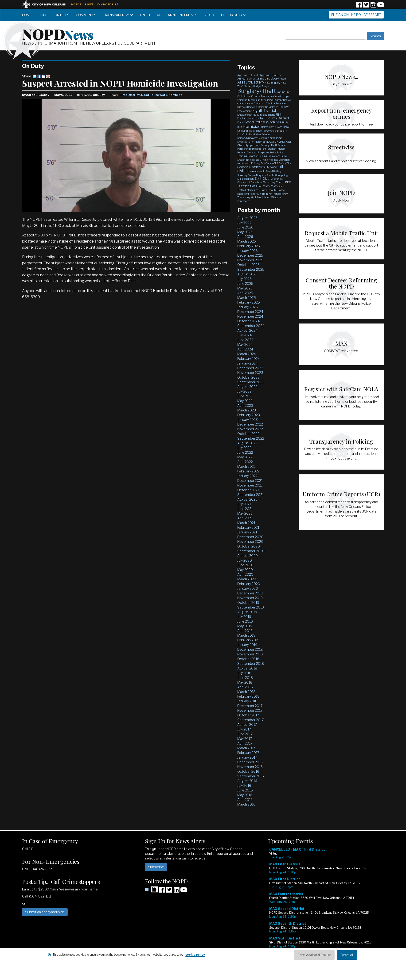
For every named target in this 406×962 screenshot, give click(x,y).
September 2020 (251, 551)
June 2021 (245, 509)
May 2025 (245, 288)
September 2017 (250, 720)
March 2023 (246, 410)
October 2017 (248, 715)
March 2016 (246, 804)
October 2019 (248, 603)
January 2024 (247, 363)
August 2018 (247, 668)
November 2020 (250, 542)
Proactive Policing (257, 156)
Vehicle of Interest (260, 197)
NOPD (58, 33)
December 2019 (250, 593)
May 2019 (244, 626)
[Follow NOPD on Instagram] (373, 6)
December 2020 (250, 537)
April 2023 (245, 405)
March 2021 (246, 523)
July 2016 (244, 785)
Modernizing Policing (270, 138)
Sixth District (264, 178)
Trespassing (243, 197)
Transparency (116, 15)
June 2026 (245, 227)
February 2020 (248, 584)
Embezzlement (245, 114)
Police (273, 152)
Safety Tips (285, 163)
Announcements (182, 15)
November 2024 (250, 316)
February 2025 (248, 302)
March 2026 (246, 241)
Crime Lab (259, 103)
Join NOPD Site (107, 4)
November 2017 (249, 710)
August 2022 (247, 443)
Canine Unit (283, 92)
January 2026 (247, 251)
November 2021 (249, 485)
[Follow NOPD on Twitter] (366, 6)
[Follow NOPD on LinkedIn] (176, 891)
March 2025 (246, 298)
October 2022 (248, 434)
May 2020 (245, 570)
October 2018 (248, 659)
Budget (257, 86)
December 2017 (249, 706)
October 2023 (248, 377)
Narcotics (260, 141)
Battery (248, 86)
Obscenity (242, 145)
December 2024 (250, 312)
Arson (283, 78)
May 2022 (244, 457)
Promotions (274, 156)
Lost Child (242, 134)
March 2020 (246, 579)
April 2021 (244, 518)
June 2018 (245, 678)
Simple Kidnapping (277, 175)
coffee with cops (280, 96)
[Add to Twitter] (34, 76)
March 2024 (246, 354)
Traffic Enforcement (248, 190)
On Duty (62, 15)
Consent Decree (282, 100)
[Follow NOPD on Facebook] (358, 6)
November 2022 (250, 429)
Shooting (242, 175)
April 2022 (245, 462)
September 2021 (250, 495)
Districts (241, 107)
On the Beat (150, 15)
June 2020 (245, 565)
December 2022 (250, 424)
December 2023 (250, 368)
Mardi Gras (255, 134)
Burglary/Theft (256, 90)
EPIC (256, 114)
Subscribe (156, 867)
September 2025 (250, 269)
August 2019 (247, 612)
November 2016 (250, 767)
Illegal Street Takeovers (261, 130)
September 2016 (250, 776)
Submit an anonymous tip (45, 912)
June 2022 (245, 452)
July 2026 (244, 222)
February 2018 (248, 696)
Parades (282, 145)
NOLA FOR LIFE (275, 141)
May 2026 (245, 232)
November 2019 (250, 598)
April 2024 (245, 349)
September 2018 (250, 663)
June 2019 (245, 621)
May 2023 (245, 401)
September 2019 (250, 607)
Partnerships (244, 148)
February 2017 (248, 753)
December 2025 (250, 255)
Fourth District (277, 118)
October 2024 (248, 321)
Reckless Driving (259, 159)
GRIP (278, 122)
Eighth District (264, 110)
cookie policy (195, 954)
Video (209, 15)
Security (264, 167)
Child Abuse (243, 96)
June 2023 (245, 396)
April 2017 (244, 743)
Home (26, 15)
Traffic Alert (277, 186)
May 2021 (244, 513)
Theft (279, 182)
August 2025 (247, 274)
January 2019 (247, 645)
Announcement (247, 78)
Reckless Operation (279, 159)
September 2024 (250, 326)
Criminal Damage (275, 103)
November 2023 (250, 373)
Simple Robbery (245, 178)
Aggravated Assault (248, 75)
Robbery (255, 163)
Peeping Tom (259, 148)
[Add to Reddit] (48, 76)
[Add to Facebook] (39, 76)
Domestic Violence (268, 107)
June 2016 (245, 790)
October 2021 (248, 490)
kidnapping (281, 130)
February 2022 (248, 471)
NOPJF (288, 141)
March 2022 (246, 466)
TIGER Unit (256, 186)
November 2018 (250, 654)
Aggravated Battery (270, 75)
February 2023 (248, 415)
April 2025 (245, 293)
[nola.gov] (46, 4)
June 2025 (245, 283)
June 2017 (245, 734)
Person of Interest (276, 148)
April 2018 (245, 687)
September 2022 (250, 438)
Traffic (266, 186)
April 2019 (245, 631)
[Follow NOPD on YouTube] (380, 6)
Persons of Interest (247, 152)
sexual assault (257, 171)
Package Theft (269, 145)
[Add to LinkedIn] (43, 76)
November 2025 (250, 260)
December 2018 (250, 649)
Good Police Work (154, 95)
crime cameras (245, 103)
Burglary (267, 86)
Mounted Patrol (245, 141)
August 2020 (247, 556)
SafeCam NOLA (269, 163)
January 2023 (247, 420)
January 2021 (247, 532)
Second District (248, 167)
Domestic (252, 107)
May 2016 (244, 795)
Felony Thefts (267, 114)
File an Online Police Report (356, 15)
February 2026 (248, 246)
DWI (281, 107)
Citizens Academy (261, 96)
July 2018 (244, 673)
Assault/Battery (250, 82)
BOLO (43, 15)
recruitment (243, 163)
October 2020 (248, 546)
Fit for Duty (232, 15)
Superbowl (256, 182)
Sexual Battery (273, 171)
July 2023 (244, 391)
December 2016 (250, 762)
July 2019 (244, 617)
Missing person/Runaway (254, 136)
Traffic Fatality (268, 190)
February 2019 (248, 640)
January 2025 (247, 307)
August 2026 (247, 218)
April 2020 (245, 574)
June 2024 (245, 340)
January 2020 (247, 588)
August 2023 (247, 387)
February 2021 (248, 527)
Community (86, 15)
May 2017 (244, 739)
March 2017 (246, 748)
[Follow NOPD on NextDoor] (151, 889)
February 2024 (248, 359)
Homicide (175, 95)
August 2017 (247, 724)
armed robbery (268, 78)
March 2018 (246, 692)
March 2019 (246, 635)
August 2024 (247, 330)
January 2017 (247, 757)
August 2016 (247, 781)
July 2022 (244, 448)
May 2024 (245, 344)
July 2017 (244, 729)
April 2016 (245, 800)
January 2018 (247, 701)
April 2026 (245, 237)
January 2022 (247, 476)
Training (267, 193)
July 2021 (244, 504)
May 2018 (244, 682)
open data (254, 145)
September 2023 (250, 382)
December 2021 (249, 481)
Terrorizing (269, 182)
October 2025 (248, 265)
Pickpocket (263, 152)
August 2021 (247, 499)
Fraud (240, 122)
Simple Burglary (257, 175)
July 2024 (244, 335)
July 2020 (244, 560)
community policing (262, 100)
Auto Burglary (272, 82)
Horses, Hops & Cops (271, 126)
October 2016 (248, 771)
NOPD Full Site (82, 4)
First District (130, 95)
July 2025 (244, 279)
